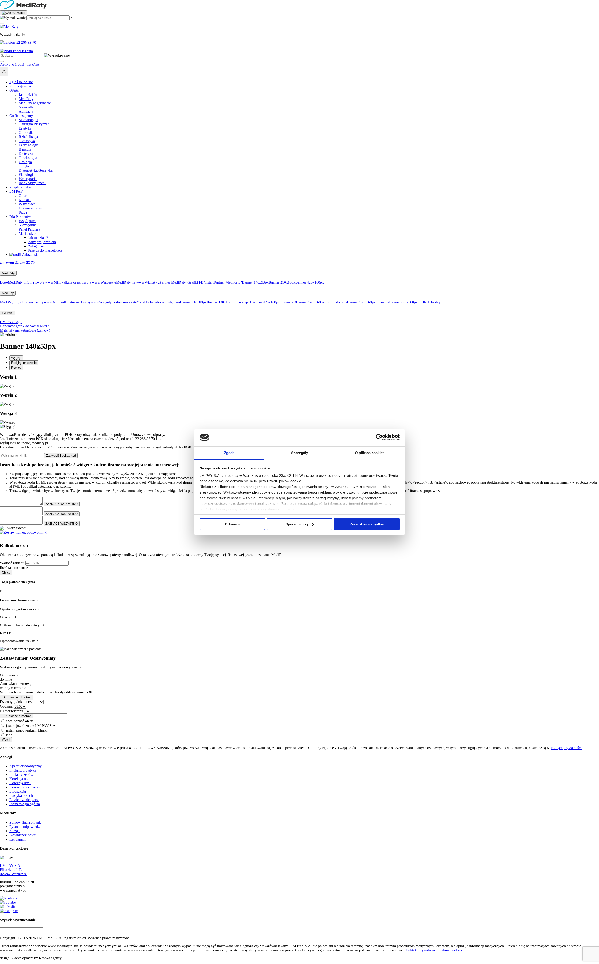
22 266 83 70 (25, 42)
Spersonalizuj (297, 524)
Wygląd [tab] (16, 358)
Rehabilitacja (28, 137)
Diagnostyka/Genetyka (36, 170)
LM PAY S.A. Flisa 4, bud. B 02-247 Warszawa (13, 869)
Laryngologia (29, 145)
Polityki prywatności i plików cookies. (434, 950)
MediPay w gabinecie (35, 103)
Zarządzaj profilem (42, 242)
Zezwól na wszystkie (367, 524)
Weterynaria (28, 179)
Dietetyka (26, 153)
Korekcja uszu (20, 783)
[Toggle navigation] (2, 23)
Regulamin (17, 839)
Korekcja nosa (20, 779)
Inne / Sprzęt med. (32, 183)
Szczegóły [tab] (299, 453)
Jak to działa (28, 95)
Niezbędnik (27, 225)
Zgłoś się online (21, 82)
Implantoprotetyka (22, 770)
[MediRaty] (299, 5)
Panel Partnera (29, 229)
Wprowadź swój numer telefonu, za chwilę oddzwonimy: (42, 692)
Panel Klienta (22, 51)
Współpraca (27, 221)
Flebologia (26, 175)
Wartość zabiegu (12, 563)
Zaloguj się (36, 246)
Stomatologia (28, 120)
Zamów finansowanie (25, 822)
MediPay (8, 293)
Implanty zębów (21, 774)
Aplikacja (26, 111)
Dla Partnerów (20, 217)
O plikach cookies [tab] (369, 453)
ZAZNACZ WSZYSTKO (61, 504)
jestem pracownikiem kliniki (26, 730)
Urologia (25, 162)
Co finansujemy (21, 116)
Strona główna (20, 86)
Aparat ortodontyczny (25, 766)
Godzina (6, 706)
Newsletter (27, 107)
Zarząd (14, 831)
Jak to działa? (38, 238)
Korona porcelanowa (24, 787)
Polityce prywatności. (566, 748)
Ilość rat (6, 568)
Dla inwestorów (30, 208)
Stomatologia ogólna (24, 804)
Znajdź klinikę (20, 187)
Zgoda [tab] (229, 453)
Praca (23, 212)
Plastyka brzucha (21, 796)
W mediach (27, 204)
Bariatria (25, 149)
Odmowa (232, 524)
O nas (23, 196)
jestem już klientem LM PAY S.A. (31, 726)
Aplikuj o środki (19, 64)
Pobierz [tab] (16, 367)
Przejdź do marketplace (45, 250)
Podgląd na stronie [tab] (24, 363)
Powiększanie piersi (24, 800)
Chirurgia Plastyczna (34, 124)
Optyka (24, 166)
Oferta (14, 90)
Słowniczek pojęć (22, 835)
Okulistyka (27, 141)
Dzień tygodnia (11, 702)
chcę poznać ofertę (19, 721)
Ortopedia (26, 132)
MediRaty (26, 99)
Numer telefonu (11, 711)
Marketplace (28, 233)
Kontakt (25, 200)
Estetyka (25, 128)
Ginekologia (28, 158)
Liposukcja (17, 791)
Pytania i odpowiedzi (24, 827)
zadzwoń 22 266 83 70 (17, 262)
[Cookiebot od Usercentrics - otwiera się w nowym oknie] (379, 437)
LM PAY (16, 191)
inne (9, 735)
